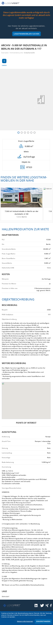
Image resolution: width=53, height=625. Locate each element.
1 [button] (18, 133)
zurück (4, 65)
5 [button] (31, 133)
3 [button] (25, 133)
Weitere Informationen (25, 621)
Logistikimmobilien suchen (26, 34)
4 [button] (28, 133)
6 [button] (34, 133)
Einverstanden (43, 621)
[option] (26, 99)
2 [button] (22, 133)
